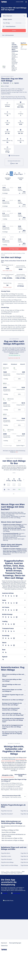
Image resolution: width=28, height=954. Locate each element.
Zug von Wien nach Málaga (8, 832)
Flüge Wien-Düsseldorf (7, 814)
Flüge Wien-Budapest (6, 859)
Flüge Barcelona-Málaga (7, 862)
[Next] (24, 173)
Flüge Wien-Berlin (5, 853)
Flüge (7, 871)
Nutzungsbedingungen (15, 943)
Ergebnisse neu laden (13, 358)
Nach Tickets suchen (7, 270)
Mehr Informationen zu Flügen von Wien (12, 838)
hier (17, 452)
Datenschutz (4, 945)
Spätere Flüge (19, 445)
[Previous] (4, 480)
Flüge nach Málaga (15, 871)
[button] (8, 23)
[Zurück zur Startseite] (4, 2)
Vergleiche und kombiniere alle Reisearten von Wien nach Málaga (14, 835)
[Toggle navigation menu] (26, 2)
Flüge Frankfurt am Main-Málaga (9, 865)
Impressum (4, 943)
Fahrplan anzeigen (7, 287)
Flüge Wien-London (6, 856)
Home (2, 871)
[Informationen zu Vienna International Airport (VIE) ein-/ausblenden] (25, 796)
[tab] (7, 178)
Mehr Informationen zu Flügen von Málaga (13, 840)
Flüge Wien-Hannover (6, 811)
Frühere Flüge (8, 445)
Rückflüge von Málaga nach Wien (10, 830)
